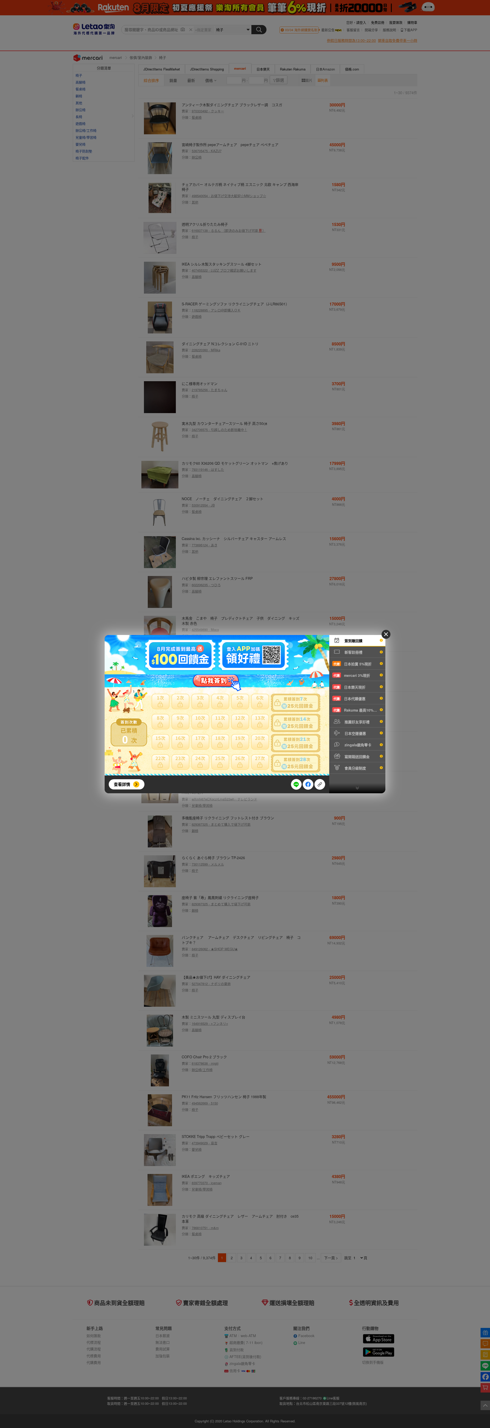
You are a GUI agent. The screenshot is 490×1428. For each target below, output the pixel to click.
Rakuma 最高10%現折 (357, 710)
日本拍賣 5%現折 (353, 663)
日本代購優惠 (349, 698)
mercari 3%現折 (352, 675)
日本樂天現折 (349, 687)
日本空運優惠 (355, 733)
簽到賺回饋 (353, 640)
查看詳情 (122, 784)
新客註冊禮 (353, 652)
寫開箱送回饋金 (357, 756)
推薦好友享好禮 (357, 721)
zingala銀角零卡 (357, 744)
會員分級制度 (355, 768)
